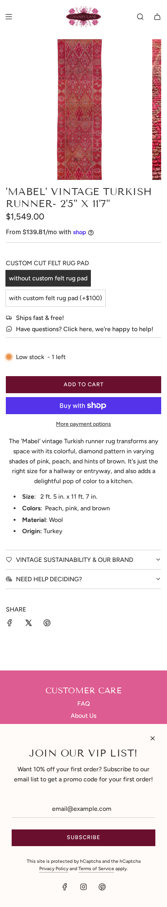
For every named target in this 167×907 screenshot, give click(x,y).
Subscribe (83, 837)
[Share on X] (28, 624)
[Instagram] (83, 886)
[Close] (152, 738)
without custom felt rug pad (48, 278)
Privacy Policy (53, 868)
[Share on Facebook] (9, 624)
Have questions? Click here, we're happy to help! (84, 329)
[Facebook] (64, 886)
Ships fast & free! (40, 317)
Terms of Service (96, 868)
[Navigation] (8, 16)
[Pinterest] (102, 886)
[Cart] (157, 16)
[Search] (140, 16)
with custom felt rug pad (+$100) (55, 298)
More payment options (83, 424)
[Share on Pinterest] (47, 624)
